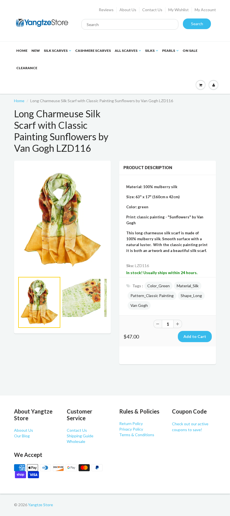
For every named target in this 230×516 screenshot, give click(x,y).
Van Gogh (139, 305)
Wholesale (76, 441)
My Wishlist (178, 9)
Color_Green (158, 285)
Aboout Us (23, 430)
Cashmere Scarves (93, 50)
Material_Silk (188, 285)
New (35, 50)
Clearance (26, 68)
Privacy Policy (131, 429)
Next (128, 310)
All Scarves (126, 50)
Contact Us (152, 9)
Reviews (106, 9)
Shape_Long (191, 295)
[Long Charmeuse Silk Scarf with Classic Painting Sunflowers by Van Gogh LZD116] (62, 219)
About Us (127, 9)
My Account (205, 9)
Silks (150, 50)
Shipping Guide (80, 435)
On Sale (190, 50)
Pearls (168, 50)
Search (197, 23)
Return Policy (131, 423)
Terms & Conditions (136, 434)
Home (21, 50)
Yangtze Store (40, 504)
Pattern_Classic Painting (152, 295)
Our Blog (22, 435)
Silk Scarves (56, 50)
